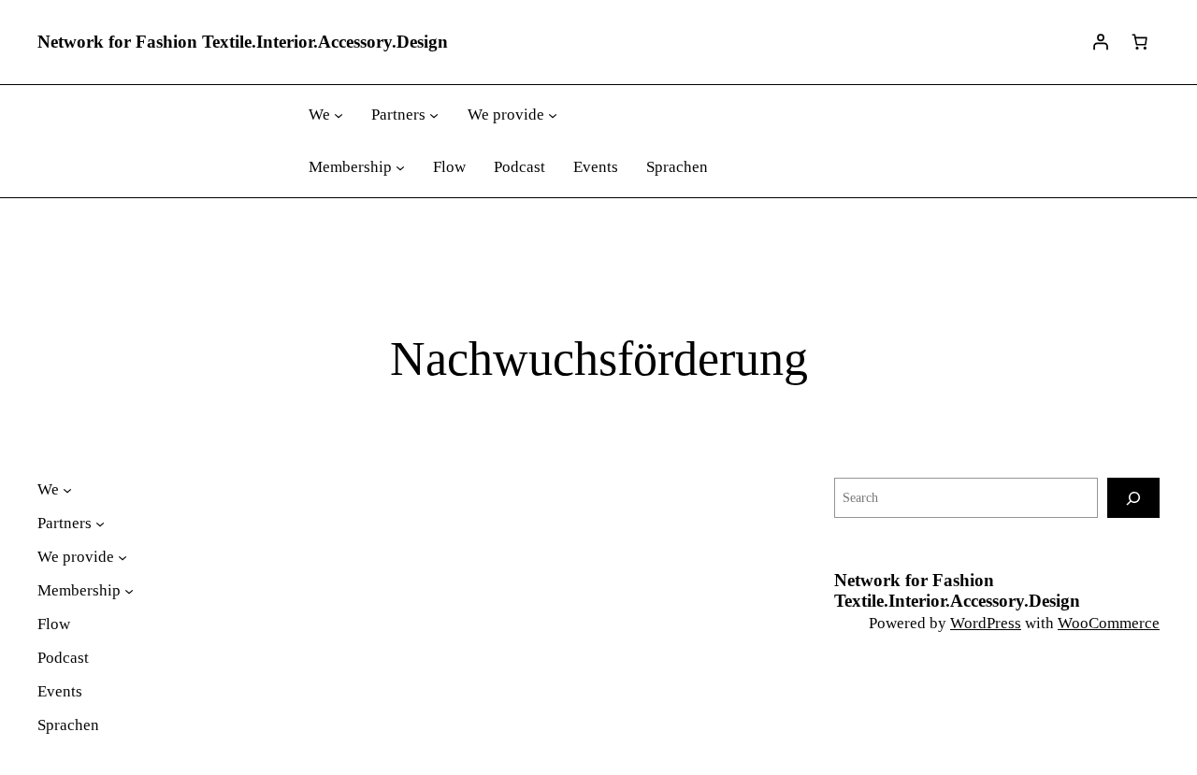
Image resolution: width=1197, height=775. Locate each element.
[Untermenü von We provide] (552, 115)
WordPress (985, 623)
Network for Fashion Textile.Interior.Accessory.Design (242, 41)
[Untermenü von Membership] (400, 167)
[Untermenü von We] (338, 115)
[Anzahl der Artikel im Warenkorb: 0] (1140, 42)
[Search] (1133, 498)
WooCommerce (1109, 623)
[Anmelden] (1100, 42)
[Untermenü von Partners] (434, 115)
